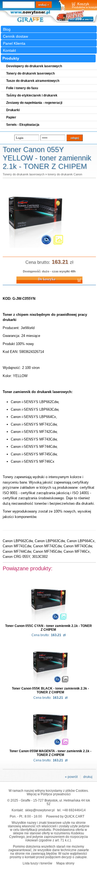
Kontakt (9, 50)
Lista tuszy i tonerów (37, 863)
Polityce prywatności (56, 794)
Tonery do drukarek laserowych (23, 174)
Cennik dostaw (15, 36)
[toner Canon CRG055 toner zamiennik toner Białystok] (35, 248)
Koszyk (83, 4)
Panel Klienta (14, 43)
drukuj (87, 777)
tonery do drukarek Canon (65, 174)
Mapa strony (65, 863)
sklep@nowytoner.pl (40, 810)
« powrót (71, 777)
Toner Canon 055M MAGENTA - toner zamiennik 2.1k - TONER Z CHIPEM (50, 753)
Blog (7, 29)
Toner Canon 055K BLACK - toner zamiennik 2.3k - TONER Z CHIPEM (50, 690)
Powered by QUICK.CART (65, 816)
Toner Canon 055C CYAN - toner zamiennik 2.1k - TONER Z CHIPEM (48, 628)
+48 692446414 (74, 810)
